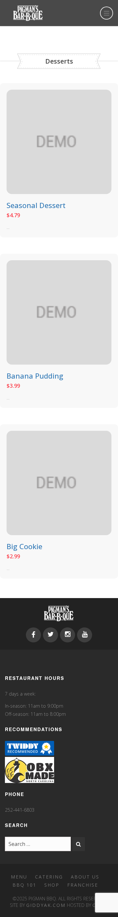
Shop (51, 885)
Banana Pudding (35, 376)
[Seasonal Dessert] (59, 141)
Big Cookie (24, 546)
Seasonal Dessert (36, 205)
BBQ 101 (24, 885)
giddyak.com (46, 905)
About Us (85, 877)
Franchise (82, 885)
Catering (49, 877)
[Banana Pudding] (59, 311)
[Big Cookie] (59, 482)
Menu (19, 877)
